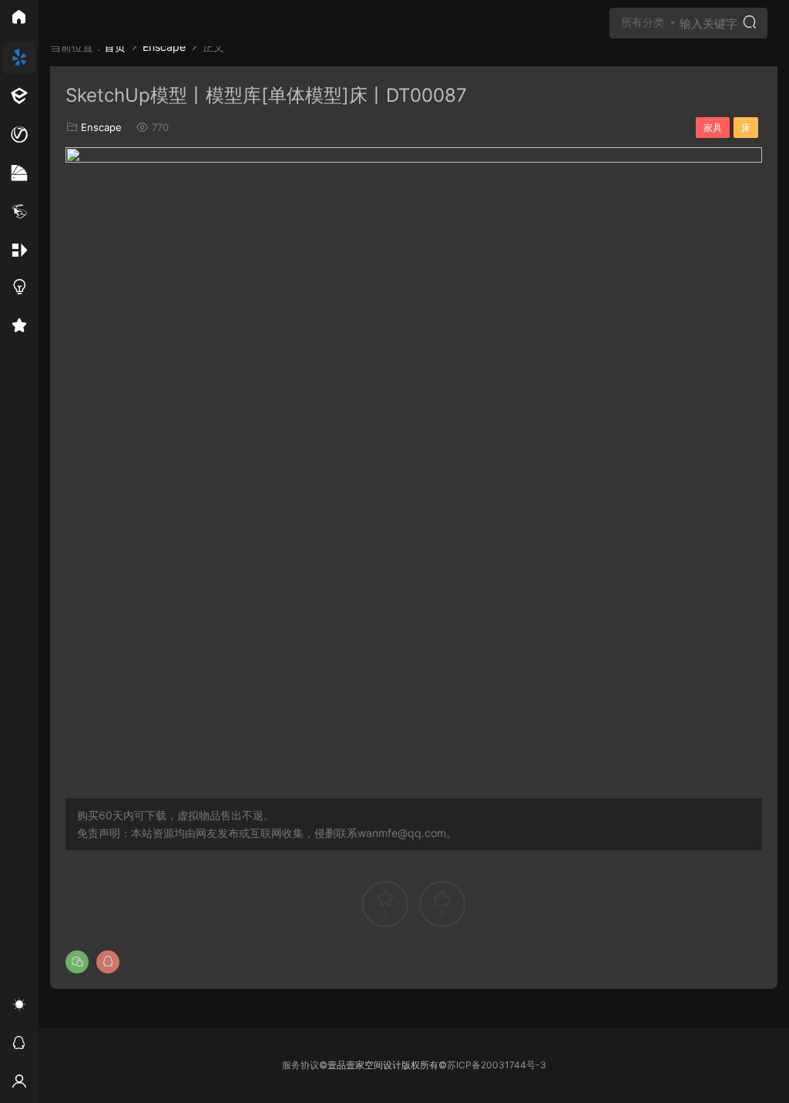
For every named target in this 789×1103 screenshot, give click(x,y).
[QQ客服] (19, 1045)
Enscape (101, 127)
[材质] (19, 173)
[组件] (19, 250)
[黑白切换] (19, 1006)
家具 (712, 127)
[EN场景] (19, 96)
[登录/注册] (19, 1084)
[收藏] (19, 327)
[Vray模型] (19, 135)
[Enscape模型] (19, 58)
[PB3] (19, 212)
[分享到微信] (77, 962)
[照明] (19, 289)
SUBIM (73, 23)
